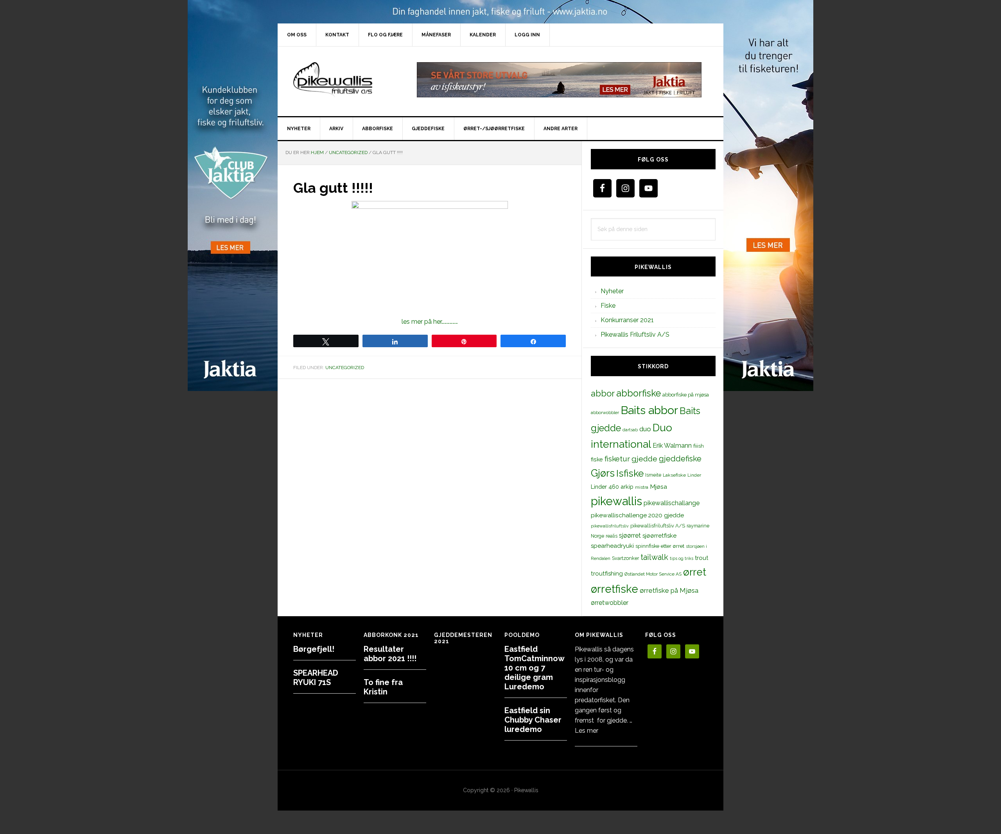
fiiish (698, 446)
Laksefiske (674, 475)
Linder (694, 475)
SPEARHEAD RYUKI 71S (315, 677)
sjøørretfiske (659, 535)
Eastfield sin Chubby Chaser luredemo (532, 720)
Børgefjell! (313, 649)
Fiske (608, 305)
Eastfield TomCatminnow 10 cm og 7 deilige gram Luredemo (534, 667)
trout (701, 557)
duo (645, 429)
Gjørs (603, 473)
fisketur (617, 458)
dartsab (630, 429)
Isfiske (630, 473)
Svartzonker (625, 558)
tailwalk (654, 557)
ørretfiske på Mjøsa (669, 590)
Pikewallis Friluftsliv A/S (635, 334)
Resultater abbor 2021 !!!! (390, 653)
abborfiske (638, 393)
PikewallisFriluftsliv (344, 79)
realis (611, 536)
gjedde (644, 458)
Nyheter (612, 291)
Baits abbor (649, 410)
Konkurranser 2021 (627, 320)
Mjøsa (658, 486)
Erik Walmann (672, 445)
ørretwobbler (609, 602)
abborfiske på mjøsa (685, 394)
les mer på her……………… (430, 321)
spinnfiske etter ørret (659, 546)
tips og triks (681, 558)
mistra (641, 487)
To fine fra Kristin (383, 687)
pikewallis (616, 501)
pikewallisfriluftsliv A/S (657, 526)
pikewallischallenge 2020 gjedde (637, 515)
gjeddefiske (680, 458)
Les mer (586, 730)
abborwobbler (605, 412)
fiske (597, 459)
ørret (694, 572)
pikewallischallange (672, 503)
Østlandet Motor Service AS (653, 574)
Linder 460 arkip (612, 486)
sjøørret (630, 535)
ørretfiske (614, 589)
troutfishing (607, 573)
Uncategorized (344, 367)
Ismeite (653, 475)
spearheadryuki (612, 545)
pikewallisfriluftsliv (610, 526)
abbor (603, 393)
